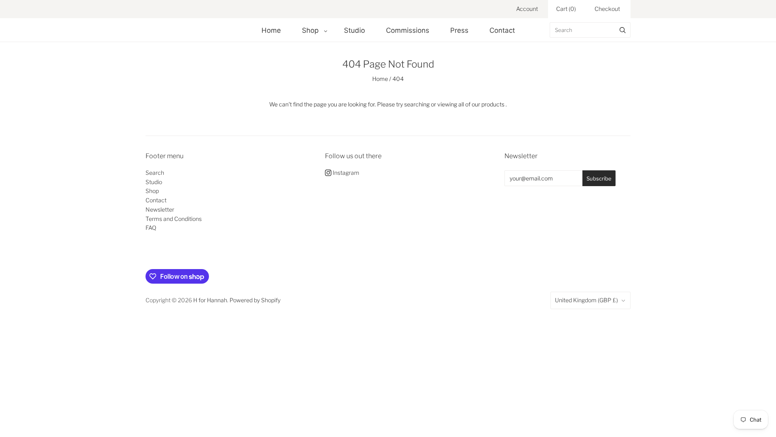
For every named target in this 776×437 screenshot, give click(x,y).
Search (155, 172)
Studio (354, 30)
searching (417, 104)
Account (527, 8)
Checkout (607, 8)
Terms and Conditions (174, 218)
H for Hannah (210, 300)
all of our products (481, 104)
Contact (502, 30)
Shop (310, 30)
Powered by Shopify (255, 300)
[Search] (622, 30)
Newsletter (160, 209)
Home (271, 30)
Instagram (345, 172)
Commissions (407, 30)
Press (459, 30)
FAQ (151, 227)
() (566, 8)
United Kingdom (586, 300)
